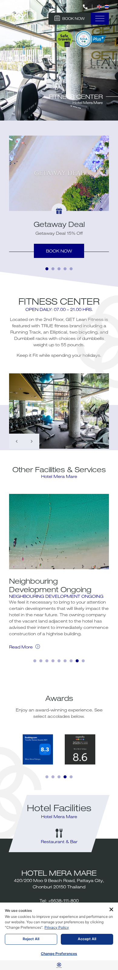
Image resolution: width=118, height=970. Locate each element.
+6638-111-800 (63, 900)
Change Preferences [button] (59, 953)
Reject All (31, 939)
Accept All (87, 939)
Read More (21, 646)
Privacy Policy (56, 927)
